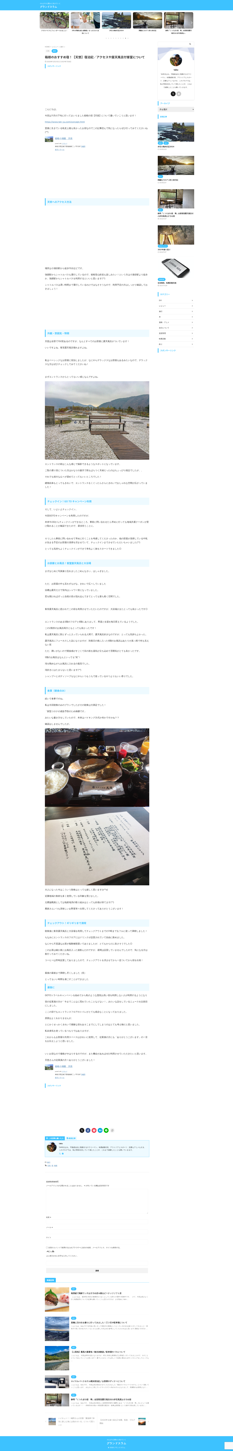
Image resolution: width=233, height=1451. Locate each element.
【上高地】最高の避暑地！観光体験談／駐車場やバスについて (98, 1352)
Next (191, 22)
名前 (48, 1217)
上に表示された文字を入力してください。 (62, 1256)
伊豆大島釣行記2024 (85, 30)
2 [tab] (108, 38)
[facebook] (88, 1130)
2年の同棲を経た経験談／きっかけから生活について (54, 32)
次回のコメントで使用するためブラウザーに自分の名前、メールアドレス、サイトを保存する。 (84, 1247)
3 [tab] (111, 38)
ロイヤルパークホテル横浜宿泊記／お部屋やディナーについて (98, 1381)
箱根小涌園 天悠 (63, 138)
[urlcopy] (112, 1130)
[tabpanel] (54, 24)
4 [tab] (113, 38)
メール (49, 1227)
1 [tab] (106, 38)
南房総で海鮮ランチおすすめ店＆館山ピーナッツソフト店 (96, 1293)
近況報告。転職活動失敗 (167, 283)
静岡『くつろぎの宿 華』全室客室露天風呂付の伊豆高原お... (147, 32)
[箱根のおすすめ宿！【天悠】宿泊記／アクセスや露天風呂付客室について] (100, 1130)
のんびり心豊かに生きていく (116, 1440)
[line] (106, 1130)
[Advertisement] (97, 87)
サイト (48, 1237)
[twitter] (81, 1130)
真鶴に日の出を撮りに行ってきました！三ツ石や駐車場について (99, 1322)
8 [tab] (123, 38)
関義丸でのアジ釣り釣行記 (116, 30)
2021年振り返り (178, 30)
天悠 (49, 1166)
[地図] (83, 146)
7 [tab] (121, 38)
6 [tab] (118, 38)
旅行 (48, 1162)
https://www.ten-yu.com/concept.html (65, 122)
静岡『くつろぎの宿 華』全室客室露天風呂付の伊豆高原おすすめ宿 (101, 1399)
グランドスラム (48, 6)
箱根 (55, 1166)
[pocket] (94, 1130)
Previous (42, 22)
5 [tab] (116, 38)
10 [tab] (128, 38)
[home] (63, 1154)
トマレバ (64, 143)
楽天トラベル (59, 150)
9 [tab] (125, 38)
